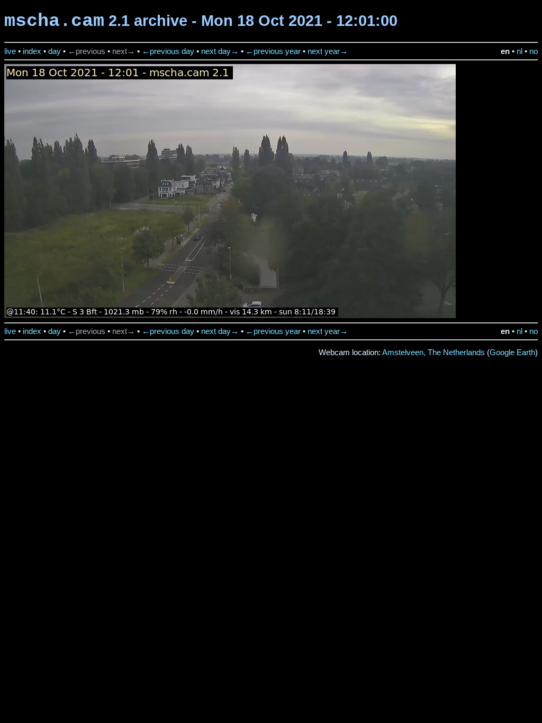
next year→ (328, 51)
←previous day (168, 51)
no (533, 51)
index (32, 51)
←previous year (273, 51)
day (54, 51)
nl (519, 51)
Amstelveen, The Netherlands (433, 352)
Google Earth (512, 352)
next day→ (220, 51)
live (10, 51)
